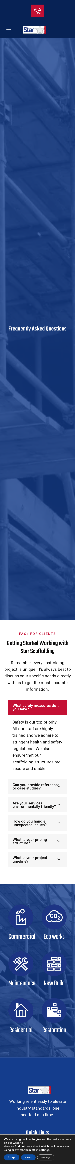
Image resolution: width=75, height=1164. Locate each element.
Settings (45, 1157)
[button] (9, 30)
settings (44, 1150)
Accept (11, 1157)
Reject (28, 1157)
